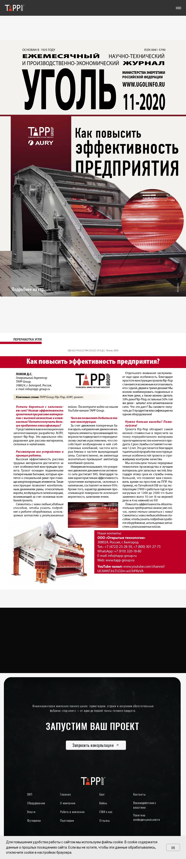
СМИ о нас (105, 812)
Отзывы (104, 820)
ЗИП (29, 794)
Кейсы (103, 803)
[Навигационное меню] (178, 8)
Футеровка (34, 820)
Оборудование (36, 803)
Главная (65, 794)
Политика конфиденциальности (146, 817)
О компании (68, 803)
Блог (102, 794)
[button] (96, 745)
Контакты (139, 794)
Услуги (31, 812)
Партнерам (67, 820)
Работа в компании (72, 812)
